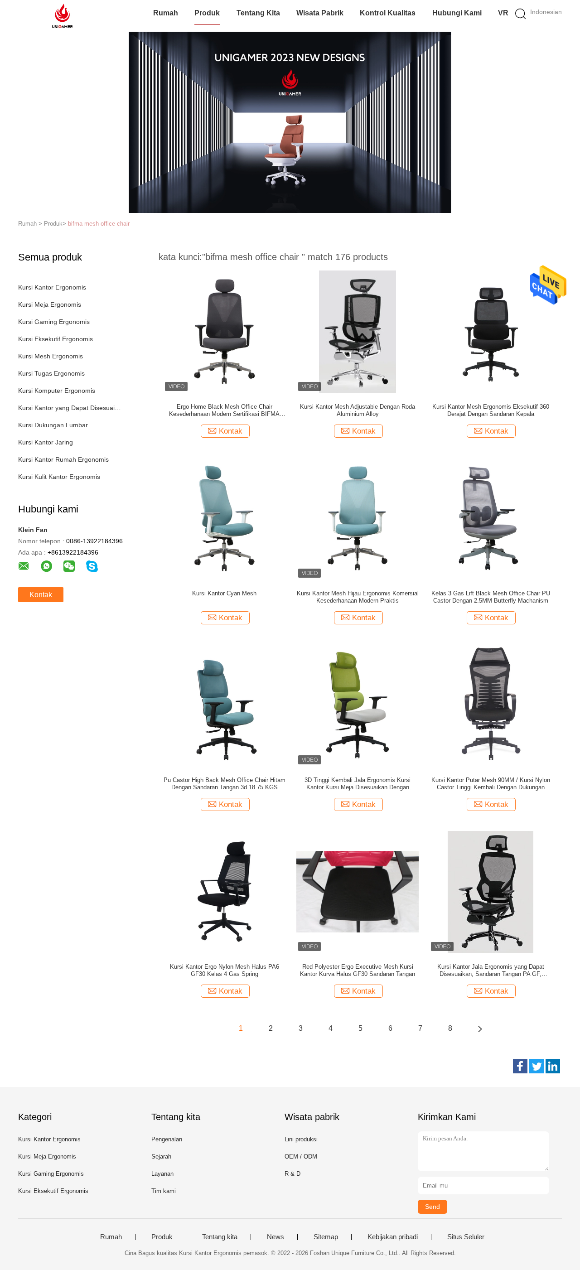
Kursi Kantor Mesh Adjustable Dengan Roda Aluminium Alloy (357, 410)
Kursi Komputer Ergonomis (56, 390)
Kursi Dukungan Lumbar (53, 425)
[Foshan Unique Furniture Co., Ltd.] (62, 16)
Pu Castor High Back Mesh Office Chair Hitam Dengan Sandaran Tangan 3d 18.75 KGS (224, 784)
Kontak (40, 595)
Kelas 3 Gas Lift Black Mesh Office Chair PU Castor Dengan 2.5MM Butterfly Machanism (490, 597)
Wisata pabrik (319, 13)
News (275, 1237)
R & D (292, 1173)
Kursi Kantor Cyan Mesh (224, 593)
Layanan (162, 1173)
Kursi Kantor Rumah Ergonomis (63, 459)
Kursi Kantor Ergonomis (52, 287)
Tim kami (163, 1191)
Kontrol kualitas (388, 13)
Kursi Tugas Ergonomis (51, 373)
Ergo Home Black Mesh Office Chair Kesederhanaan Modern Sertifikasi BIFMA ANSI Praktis (224, 410)
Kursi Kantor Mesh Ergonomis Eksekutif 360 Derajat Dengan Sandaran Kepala (490, 410)
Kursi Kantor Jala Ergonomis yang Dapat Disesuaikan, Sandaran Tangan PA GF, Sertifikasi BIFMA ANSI (490, 970)
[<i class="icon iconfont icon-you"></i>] (480, 1028)
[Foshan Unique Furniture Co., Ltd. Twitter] (536, 1066)
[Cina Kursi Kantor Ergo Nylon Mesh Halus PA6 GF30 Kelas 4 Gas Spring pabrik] (224, 891)
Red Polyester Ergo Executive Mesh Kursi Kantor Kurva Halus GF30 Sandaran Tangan (357, 970)
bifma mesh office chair (99, 223)
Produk (207, 13)
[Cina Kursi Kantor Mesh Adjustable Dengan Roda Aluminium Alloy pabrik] (357, 331)
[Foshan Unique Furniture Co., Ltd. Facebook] (520, 1066)
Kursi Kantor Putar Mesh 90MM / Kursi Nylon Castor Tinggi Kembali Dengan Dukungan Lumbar (490, 784)
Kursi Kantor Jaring (45, 442)
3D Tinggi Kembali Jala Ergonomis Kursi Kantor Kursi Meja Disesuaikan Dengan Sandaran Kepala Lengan (357, 784)
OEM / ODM (301, 1156)
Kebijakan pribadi (392, 1237)
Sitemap (326, 1237)
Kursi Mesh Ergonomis (50, 356)
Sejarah (161, 1156)
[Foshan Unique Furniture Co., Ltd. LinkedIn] (553, 1066)
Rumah (165, 13)
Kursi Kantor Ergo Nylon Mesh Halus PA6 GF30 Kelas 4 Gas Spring (224, 970)
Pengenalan (166, 1139)
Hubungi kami (457, 13)
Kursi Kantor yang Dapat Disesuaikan (69, 407)
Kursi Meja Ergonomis (49, 304)
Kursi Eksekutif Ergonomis (55, 339)
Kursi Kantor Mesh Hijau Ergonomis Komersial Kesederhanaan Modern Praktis (358, 597)
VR (503, 13)
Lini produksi (301, 1139)
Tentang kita (258, 13)
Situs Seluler (465, 1237)
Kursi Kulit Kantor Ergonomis (59, 476)
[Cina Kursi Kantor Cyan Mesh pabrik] (224, 517)
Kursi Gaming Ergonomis (54, 321)
